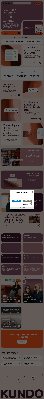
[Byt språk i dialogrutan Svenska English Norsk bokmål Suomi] (32, 191)
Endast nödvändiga (28, 200)
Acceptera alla (16, 200)
